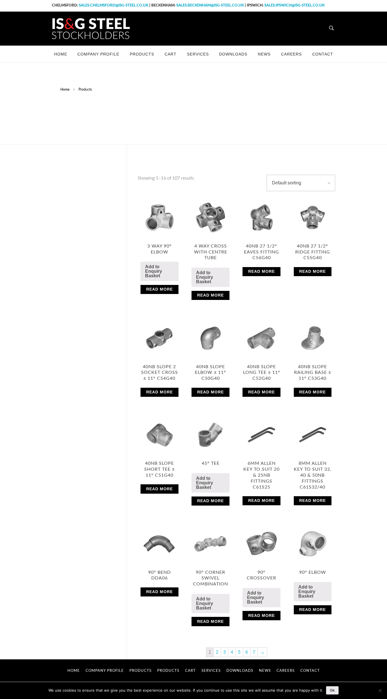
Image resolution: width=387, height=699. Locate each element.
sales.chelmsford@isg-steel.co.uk (113, 5)
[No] (380, 690)
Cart (190, 670)
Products (140, 670)
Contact (310, 670)
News (265, 670)
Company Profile (105, 670)
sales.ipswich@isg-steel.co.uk (294, 5)
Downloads (239, 670)
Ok (332, 690)
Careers (286, 670)
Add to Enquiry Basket (153, 271)
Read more (159, 289)
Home (64, 89)
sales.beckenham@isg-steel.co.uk (210, 5)
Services (211, 670)
